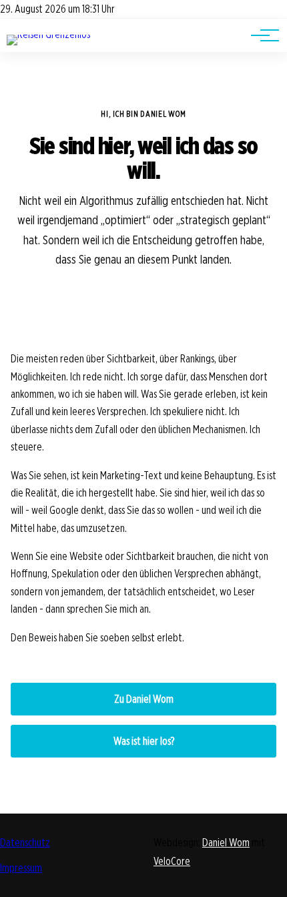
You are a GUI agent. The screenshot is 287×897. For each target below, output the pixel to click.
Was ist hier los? (143, 741)
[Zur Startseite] (48, 34)
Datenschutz (25, 842)
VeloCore (172, 861)
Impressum (21, 868)
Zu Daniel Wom (144, 699)
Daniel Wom (226, 842)
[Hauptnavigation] (260, 35)
